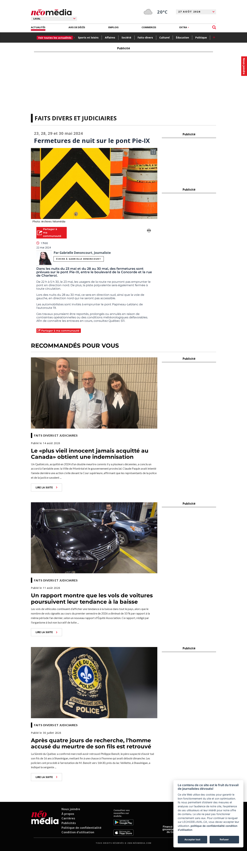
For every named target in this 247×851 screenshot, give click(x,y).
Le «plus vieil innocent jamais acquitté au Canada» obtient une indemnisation (89, 453)
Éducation (182, 37)
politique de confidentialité (208, 825)
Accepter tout (192, 839)
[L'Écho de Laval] (45, 822)
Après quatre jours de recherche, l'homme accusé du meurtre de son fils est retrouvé (91, 743)
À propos (67, 814)
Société (126, 37)
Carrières (68, 818)
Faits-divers (145, 37)
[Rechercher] (214, 27)
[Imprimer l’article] (149, 231)
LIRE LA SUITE (44, 487)
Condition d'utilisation (77, 832)
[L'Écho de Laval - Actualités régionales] (51, 12)
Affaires (110, 37)
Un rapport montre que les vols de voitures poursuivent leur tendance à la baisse (92, 598)
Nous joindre (70, 809)
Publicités (68, 823)
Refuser (224, 839)
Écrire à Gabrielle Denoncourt (78, 258)
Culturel (164, 37)
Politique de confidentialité (81, 828)
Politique (201, 37)
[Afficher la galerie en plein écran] (153, 152)
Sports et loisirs (88, 37)
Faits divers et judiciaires (76, 118)
